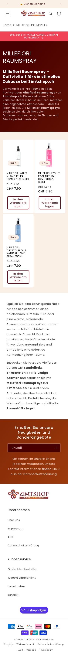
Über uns (14, 520)
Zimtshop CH (32, 639)
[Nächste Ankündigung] (61, 4)
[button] (7, 13)
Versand (31, 649)
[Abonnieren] (56, 448)
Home (7, 25)
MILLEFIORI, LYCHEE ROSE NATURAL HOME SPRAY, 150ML (49, 177)
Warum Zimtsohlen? (22, 578)
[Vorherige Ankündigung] (7, 4)
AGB (10, 537)
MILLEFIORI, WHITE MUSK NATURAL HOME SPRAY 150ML (18, 176)
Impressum (15, 528)
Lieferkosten (16, 586)
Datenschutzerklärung (23, 545)
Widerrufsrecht (25, 644)
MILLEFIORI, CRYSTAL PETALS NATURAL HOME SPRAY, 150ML (16, 252)
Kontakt (13, 595)
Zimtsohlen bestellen (22, 569)
